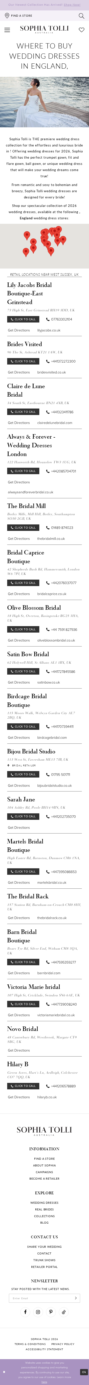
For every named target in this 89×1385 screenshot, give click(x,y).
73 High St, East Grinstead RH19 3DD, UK (41, 310)
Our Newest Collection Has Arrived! (44, 4)
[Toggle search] (81, 16)
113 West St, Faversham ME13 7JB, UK (37, 759)
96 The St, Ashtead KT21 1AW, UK (35, 352)
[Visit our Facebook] (25, 1312)
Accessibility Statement (44, 1349)
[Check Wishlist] (81, 30)
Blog (44, 1222)
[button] (7, 30)
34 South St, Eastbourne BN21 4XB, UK (38, 403)
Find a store (44, 1158)
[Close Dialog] (4, 1372)
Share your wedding (44, 1246)
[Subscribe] (76, 1298)
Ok (84, 1372)
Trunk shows (44, 1260)
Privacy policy (62, 1344)
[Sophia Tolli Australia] (44, 30)
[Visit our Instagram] (38, 1312)
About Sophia (44, 1165)
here (44, 1382)
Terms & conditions (30, 1344)
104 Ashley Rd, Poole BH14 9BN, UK (36, 807)
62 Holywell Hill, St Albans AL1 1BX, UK (39, 662)
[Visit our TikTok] (64, 1312)
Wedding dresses (44, 1202)
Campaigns (44, 1172)
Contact (44, 1253)
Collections (44, 1216)
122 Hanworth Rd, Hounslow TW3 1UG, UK (41, 462)
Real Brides (44, 1209)
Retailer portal (44, 1267)
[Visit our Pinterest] (51, 1312)
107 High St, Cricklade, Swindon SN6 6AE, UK (43, 995)
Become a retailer (44, 1178)
